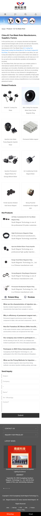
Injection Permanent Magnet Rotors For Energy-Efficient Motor (10, 173)
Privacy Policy (21, 509)
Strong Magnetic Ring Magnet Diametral (23, 273)
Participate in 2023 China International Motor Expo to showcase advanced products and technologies (20, 349)
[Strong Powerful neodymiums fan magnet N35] (30, 191)
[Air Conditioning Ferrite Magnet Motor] (30, 159)
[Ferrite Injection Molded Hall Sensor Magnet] (10, 191)
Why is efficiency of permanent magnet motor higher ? (20, 315)
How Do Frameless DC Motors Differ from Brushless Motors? (20, 326)
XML (26, 507)
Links (7, 507)
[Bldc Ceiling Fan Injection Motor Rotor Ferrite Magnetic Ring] (30, 96)
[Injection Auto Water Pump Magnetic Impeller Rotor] (10, 128)
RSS (21, 507)
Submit (20, 415)
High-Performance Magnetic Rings (22, 233)
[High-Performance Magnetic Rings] (6, 235)
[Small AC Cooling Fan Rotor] (10, 96)
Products (9, 29)
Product (33, 507)
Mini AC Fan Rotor (25, 50)
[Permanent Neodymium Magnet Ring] (6, 289)
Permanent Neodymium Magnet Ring (22, 286)
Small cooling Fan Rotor (12, 50)
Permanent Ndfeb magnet (30, 139)
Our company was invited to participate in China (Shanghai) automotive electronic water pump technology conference (20, 338)
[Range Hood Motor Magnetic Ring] (6, 262)
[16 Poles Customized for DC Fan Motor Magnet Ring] (6, 219)
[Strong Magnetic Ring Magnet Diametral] (6, 275)
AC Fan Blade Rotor (19, 29)
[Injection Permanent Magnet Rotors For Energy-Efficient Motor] (10, 159)
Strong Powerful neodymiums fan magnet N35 (30, 205)
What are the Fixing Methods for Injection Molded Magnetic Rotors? (20, 360)
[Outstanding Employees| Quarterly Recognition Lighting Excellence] (20, 456)
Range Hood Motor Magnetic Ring (21, 260)
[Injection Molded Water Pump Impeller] (6, 248)
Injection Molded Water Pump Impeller (23, 246)
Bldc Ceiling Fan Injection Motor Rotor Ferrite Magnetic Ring (30, 110)
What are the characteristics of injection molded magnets (20, 304)
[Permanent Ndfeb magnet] (30, 128)
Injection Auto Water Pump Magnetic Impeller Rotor (10, 142)
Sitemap (14, 507)
